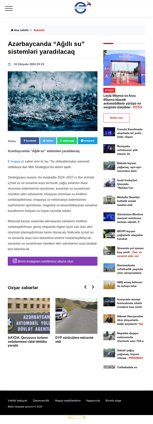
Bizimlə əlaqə (113, 400)
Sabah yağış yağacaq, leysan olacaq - (130, 354)
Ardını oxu (116, 117)
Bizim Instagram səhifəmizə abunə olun (45, 261)
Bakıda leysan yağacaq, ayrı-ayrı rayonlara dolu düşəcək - (129, 171)
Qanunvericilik (41, 400)
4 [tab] (62, 357)
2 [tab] (50, 357)
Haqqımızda (93, 400)
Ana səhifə (20, 30)
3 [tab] (56, 357)
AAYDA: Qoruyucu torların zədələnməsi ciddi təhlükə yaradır (28, 341)
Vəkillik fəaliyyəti (17, 400)
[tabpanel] (29, 324)
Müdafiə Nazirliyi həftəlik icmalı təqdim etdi (128, 201)
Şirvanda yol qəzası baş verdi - (130, 252)
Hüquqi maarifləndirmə (67, 400)
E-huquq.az (16, 161)
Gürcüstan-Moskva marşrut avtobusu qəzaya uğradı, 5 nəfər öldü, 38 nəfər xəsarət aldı (130, 222)
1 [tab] (44, 357)
